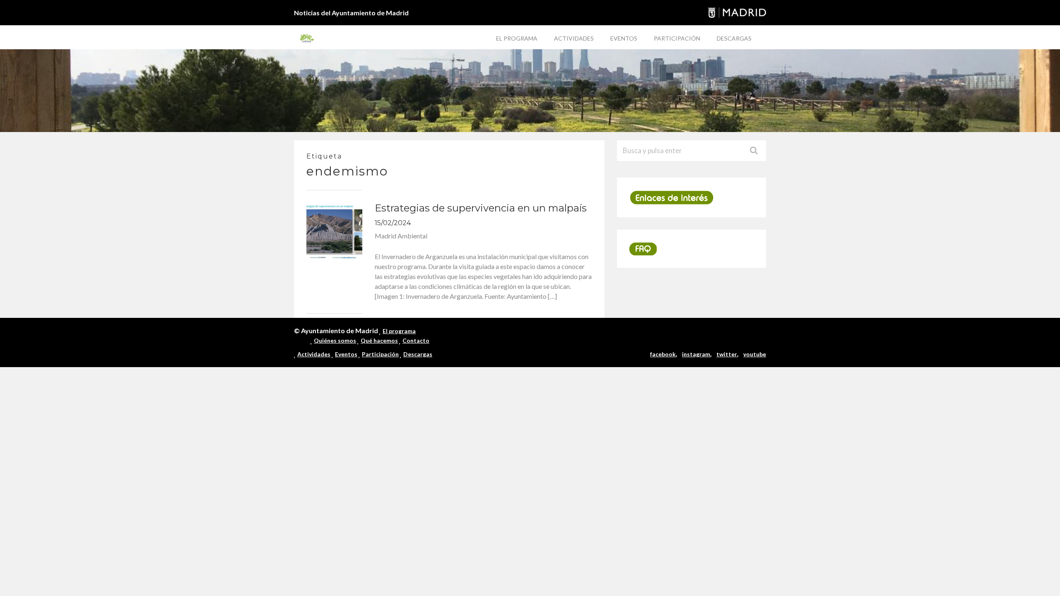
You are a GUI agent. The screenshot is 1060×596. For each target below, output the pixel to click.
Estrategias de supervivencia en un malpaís (481, 208)
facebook (663, 354)
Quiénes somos (335, 340)
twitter (726, 354)
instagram (696, 354)
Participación (677, 38)
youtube (754, 354)
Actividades (574, 38)
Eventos (623, 38)
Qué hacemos (379, 340)
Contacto (415, 340)
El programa (516, 38)
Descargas (734, 38)
